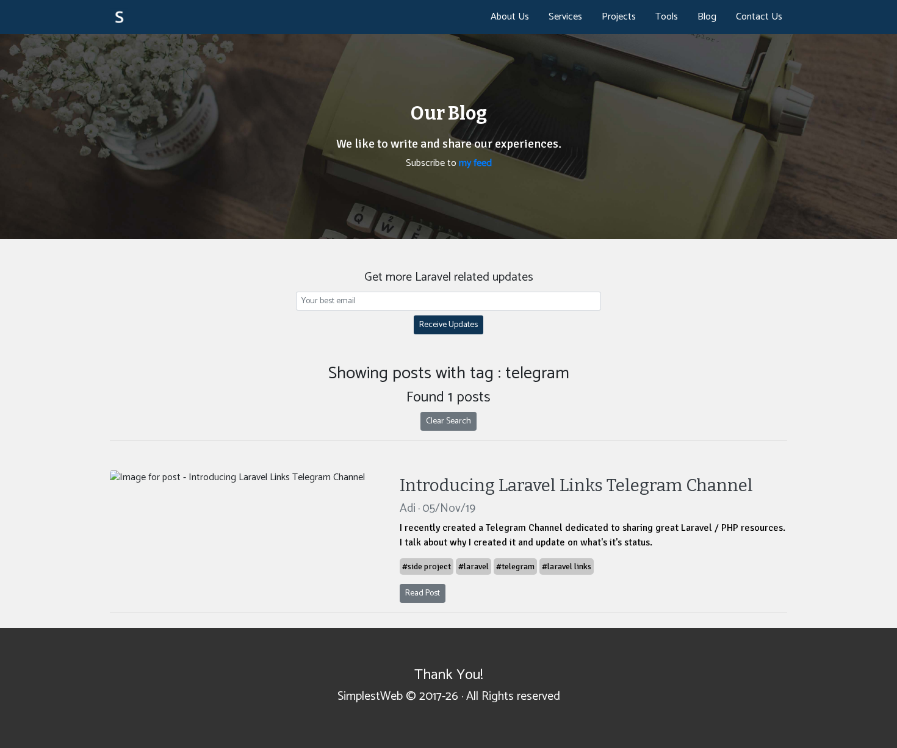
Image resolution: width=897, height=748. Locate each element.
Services (565, 17)
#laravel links (566, 566)
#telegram (515, 566)
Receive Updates (448, 325)
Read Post (422, 593)
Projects (619, 17)
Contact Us (759, 17)
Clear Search (448, 421)
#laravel (473, 566)
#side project (426, 566)
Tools (666, 17)
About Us (510, 17)
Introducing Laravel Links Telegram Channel (576, 485)
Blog (706, 17)
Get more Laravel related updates (448, 277)
